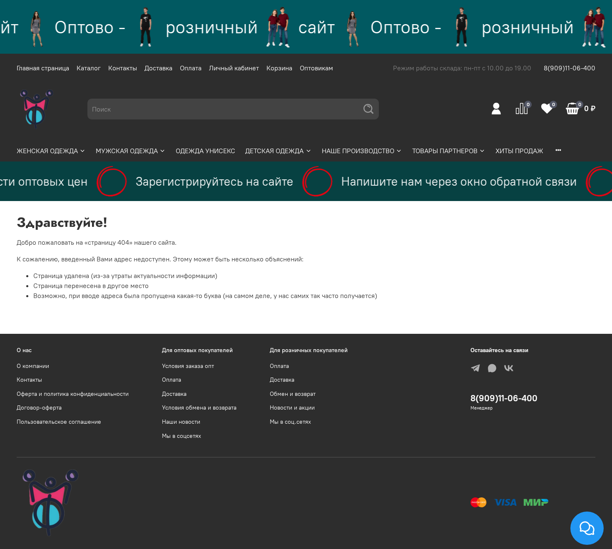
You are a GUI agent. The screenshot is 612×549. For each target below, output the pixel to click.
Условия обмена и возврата (199, 407)
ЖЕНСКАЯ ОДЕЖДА (47, 151)
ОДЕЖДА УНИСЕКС (205, 151)
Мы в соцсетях (181, 436)
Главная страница (43, 68)
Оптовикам (316, 68)
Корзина (279, 68)
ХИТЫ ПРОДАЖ (519, 151)
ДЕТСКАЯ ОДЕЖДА (274, 151)
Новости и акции (292, 407)
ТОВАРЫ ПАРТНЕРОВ (445, 151)
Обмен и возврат (293, 393)
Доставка (158, 68)
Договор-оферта (39, 407)
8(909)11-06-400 (569, 68)
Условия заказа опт (188, 366)
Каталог (89, 68)
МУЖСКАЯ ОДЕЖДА (127, 151)
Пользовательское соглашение (59, 421)
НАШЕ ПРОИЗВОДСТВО (358, 151)
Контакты (122, 68)
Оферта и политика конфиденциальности (73, 393)
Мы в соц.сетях (290, 421)
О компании (33, 366)
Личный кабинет (234, 68)
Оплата (191, 68)
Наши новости (181, 421)
